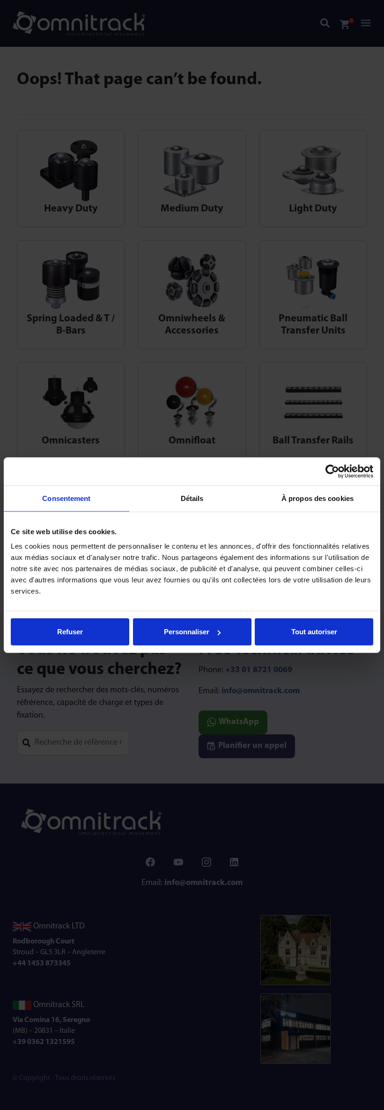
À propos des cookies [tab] (317, 498)
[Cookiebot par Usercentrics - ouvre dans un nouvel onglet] (332, 471)
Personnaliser (186, 632)
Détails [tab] (192, 498)
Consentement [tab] (66, 498)
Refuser (70, 632)
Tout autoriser (314, 632)
